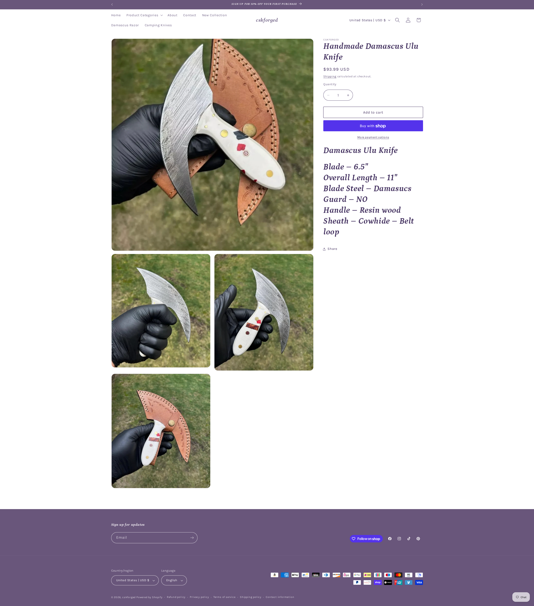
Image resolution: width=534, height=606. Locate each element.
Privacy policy (199, 596)
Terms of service (224, 596)
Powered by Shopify (149, 597)
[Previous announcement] (112, 4)
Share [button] (332, 249)
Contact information (280, 596)
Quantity (329, 84)
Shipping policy (250, 596)
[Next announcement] (422, 4)
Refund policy (176, 596)
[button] (144, 15)
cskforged (129, 597)
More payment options (373, 137)
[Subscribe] (192, 537)
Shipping (329, 76)
